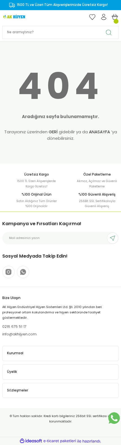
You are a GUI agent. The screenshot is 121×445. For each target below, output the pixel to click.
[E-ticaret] (59, 441)
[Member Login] (103, 17)
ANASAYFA (99, 132)
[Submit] (112, 238)
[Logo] (14, 17)
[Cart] (115, 17)
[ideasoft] (31, 441)
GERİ (53, 132)
